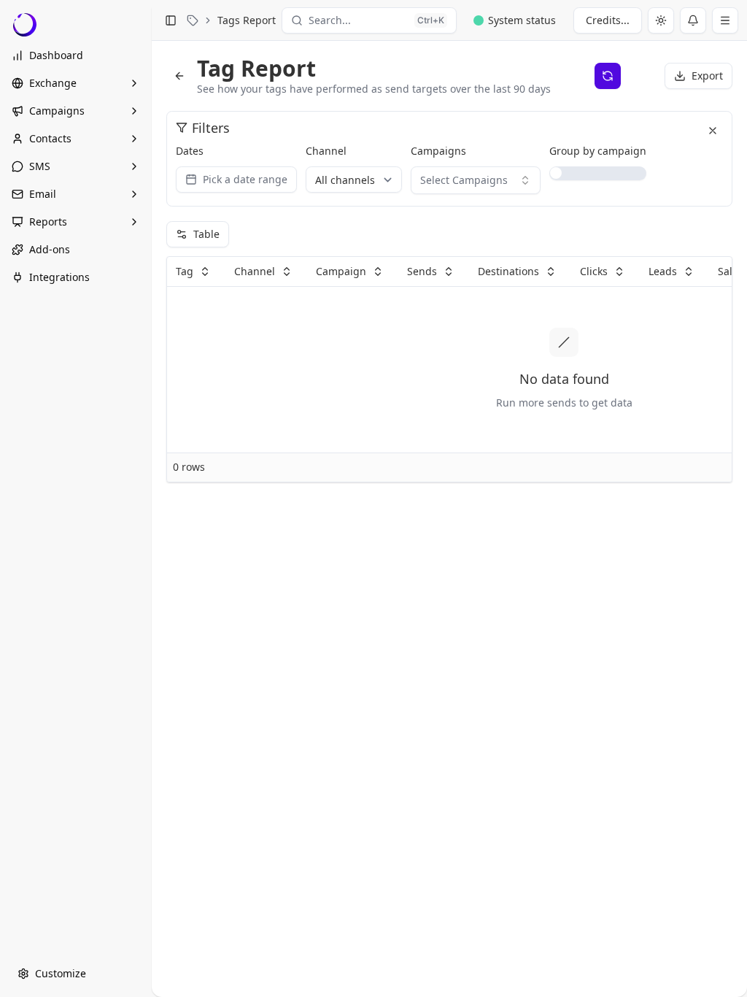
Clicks (594, 271)
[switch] (597, 173)
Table (206, 234)
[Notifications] (693, 20)
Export (707, 75)
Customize (60, 973)
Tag (184, 271)
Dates (190, 151)
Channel (326, 151)
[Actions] (725, 20)
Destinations (508, 271)
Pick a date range (245, 179)
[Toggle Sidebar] (152, 498)
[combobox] (476, 180)
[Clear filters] (713, 131)
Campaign (341, 271)
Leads (663, 271)
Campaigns (438, 151)
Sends (422, 271)
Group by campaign (597, 151)
